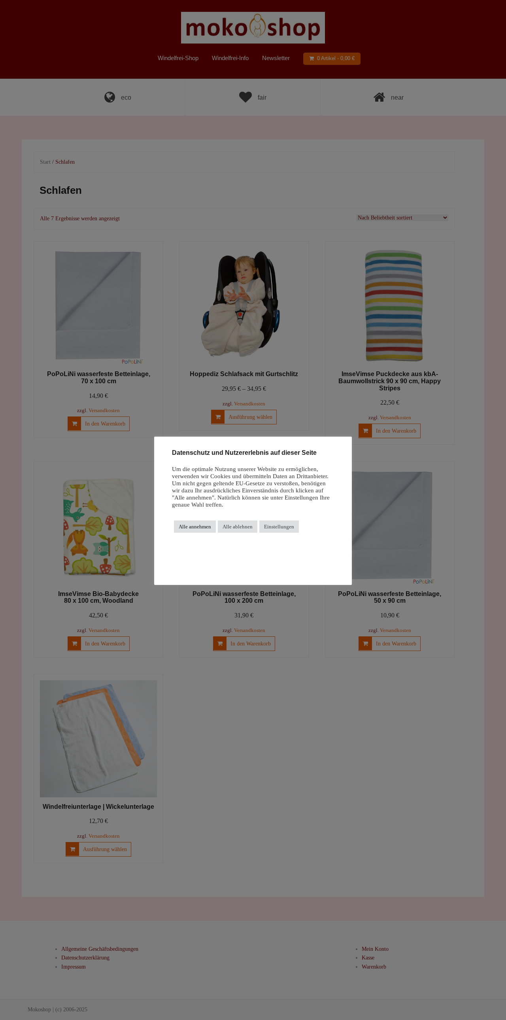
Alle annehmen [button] (195, 527)
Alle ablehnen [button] (238, 527)
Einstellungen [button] (279, 527)
